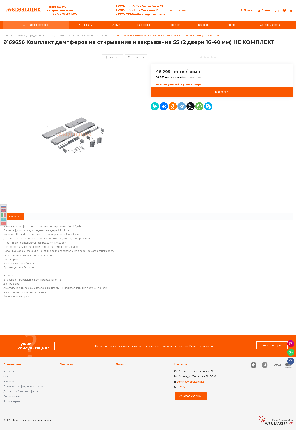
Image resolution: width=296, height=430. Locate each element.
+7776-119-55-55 (139, 6)
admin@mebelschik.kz (190, 381)
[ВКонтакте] (164, 106)
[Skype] (208, 106)
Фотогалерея (11, 401)
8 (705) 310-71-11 (186, 387)
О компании (12, 364)
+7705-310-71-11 (137, 10)
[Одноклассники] (173, 106)
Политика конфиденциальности (23, 386)
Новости (8, 371)
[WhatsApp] (199, 106)
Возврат (122, 364)
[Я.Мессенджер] (155, 106)
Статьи (7, 376)
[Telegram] (181, 106)
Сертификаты (11, 396)
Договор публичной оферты (20, 391)
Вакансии (9, 381)
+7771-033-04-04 (141, 14)
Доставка (67, 364)
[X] (190, 106)
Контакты (180, 364)
